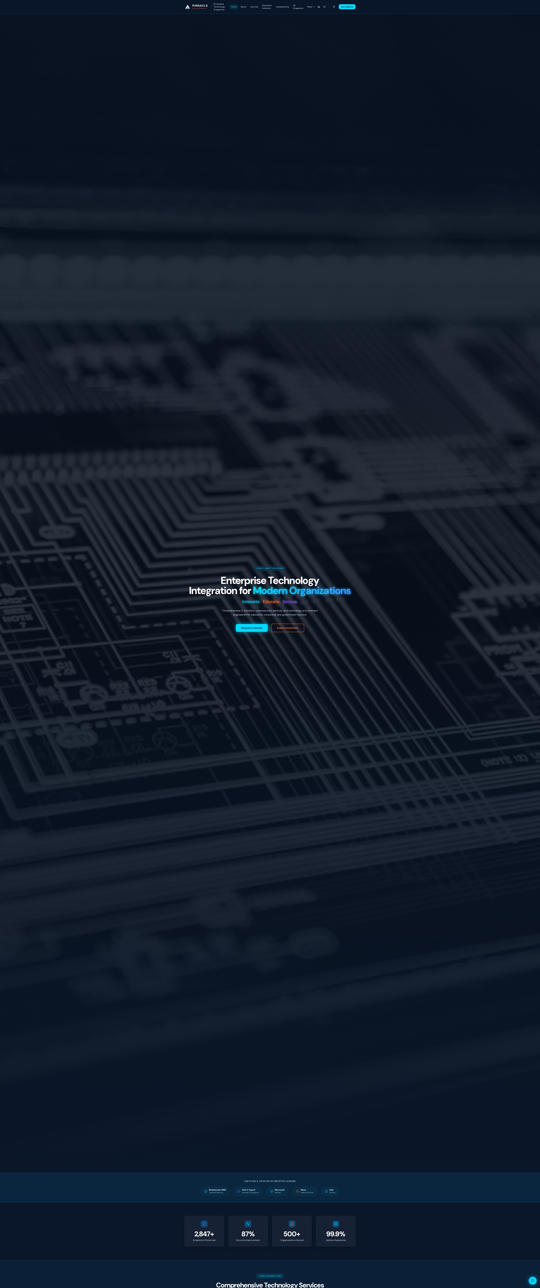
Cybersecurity (282, 6)
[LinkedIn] (319, 6)
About (244, 6)
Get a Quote (347, 6)
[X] (324, 6)
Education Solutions (267, 6)
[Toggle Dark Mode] (334, 6)
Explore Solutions (287, 628)
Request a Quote (251, 628)
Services (254, 6)
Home (234, 6)
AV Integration (298, 6)
